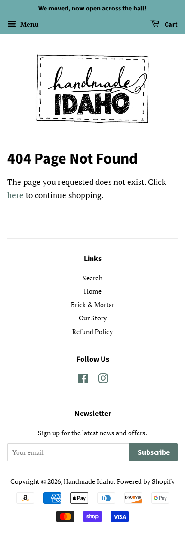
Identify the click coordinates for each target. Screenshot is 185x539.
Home (93, 291)
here (15, 195)
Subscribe (154, 452)
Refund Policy (92, 331)
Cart (170, 24)
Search (92, 277)
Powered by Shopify (146, 481)
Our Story (93, 317)
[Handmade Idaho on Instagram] (103, 380)
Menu (28, 24)
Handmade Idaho (89, 481)
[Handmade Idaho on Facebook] (82, 380)
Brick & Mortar (92, 304)
